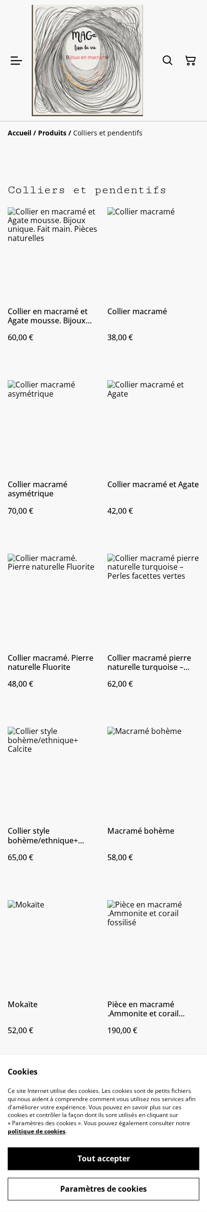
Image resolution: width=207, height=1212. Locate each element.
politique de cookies (36, 1131)
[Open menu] (16, 60)
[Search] (167, 60)
